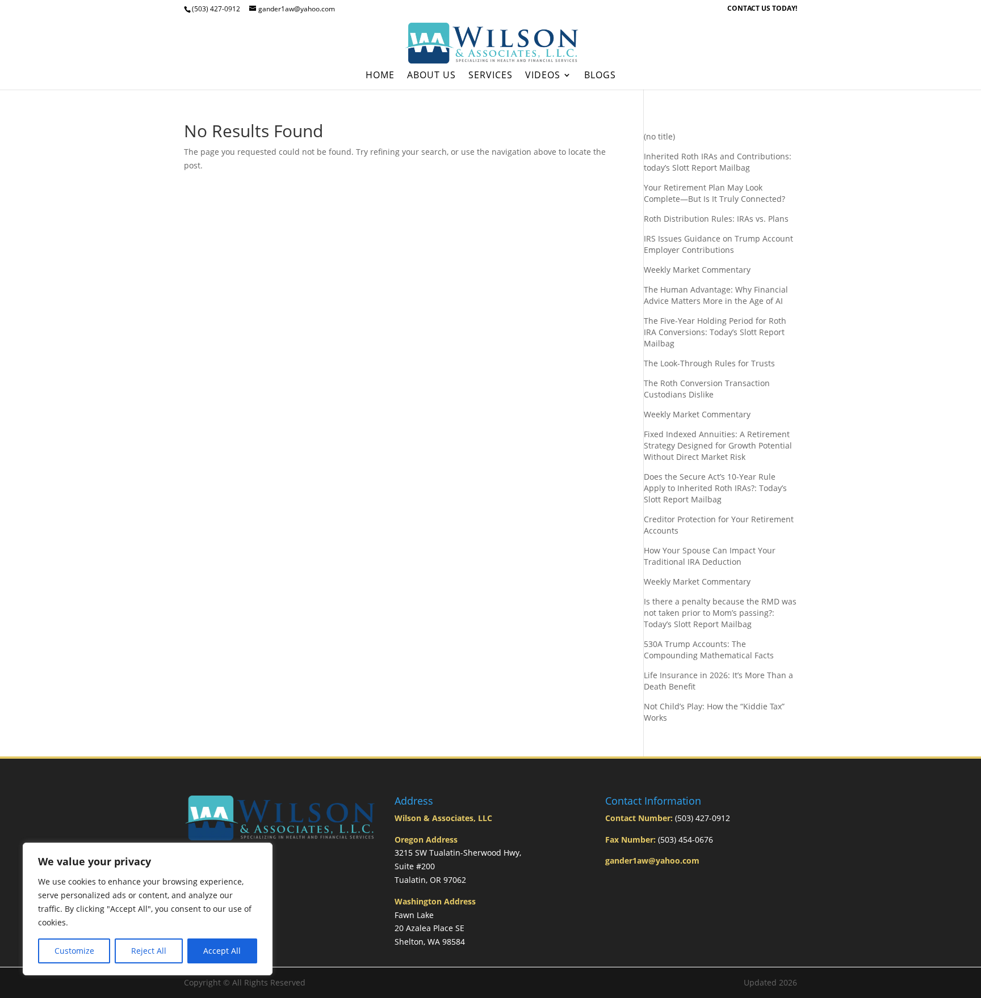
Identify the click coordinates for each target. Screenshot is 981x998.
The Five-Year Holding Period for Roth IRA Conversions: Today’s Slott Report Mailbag (715, 332)
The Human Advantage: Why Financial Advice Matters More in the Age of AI (716, 295)
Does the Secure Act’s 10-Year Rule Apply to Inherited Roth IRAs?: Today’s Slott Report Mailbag (715, 488)
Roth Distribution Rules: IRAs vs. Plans (716, 218)
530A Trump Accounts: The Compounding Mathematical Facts (709, 649)
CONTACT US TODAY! (762, 9)
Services (490, 76)
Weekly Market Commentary (697, 269)
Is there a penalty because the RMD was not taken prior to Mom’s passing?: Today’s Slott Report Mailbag (720, 612)
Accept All (222, 950)
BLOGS (600, 76)
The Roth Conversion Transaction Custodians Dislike (707, 389)
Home (380, 76)
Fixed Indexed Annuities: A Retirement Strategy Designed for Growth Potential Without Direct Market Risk (718, 445)
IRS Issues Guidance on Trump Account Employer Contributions (718, 244)
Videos (542, 76)
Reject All (148, 950)
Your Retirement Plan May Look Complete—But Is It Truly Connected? (714, 193)
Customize (74, 950)
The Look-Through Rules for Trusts (709, 363)
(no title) (659, 136)
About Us (431, 76)
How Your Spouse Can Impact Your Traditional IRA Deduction (709, 556)
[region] (147, 909)
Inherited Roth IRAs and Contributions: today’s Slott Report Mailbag (717, 162)
